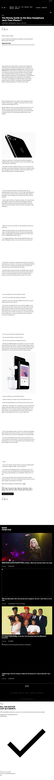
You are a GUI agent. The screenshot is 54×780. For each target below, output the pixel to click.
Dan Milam (11, 641)
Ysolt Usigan (22, 603)
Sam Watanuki (12, 603)
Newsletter (44, 7)
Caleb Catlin (11, 566)
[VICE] (27, 583)
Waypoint (12, 8)
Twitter (24, 483)
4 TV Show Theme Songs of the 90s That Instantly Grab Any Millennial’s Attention (24, 637)
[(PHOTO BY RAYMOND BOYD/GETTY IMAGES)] (27, 658)
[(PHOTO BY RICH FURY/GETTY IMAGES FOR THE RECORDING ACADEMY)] (27, 547)
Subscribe (38, 7)
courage (16, 102)
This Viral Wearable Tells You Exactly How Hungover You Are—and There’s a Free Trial (27, 599)
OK (0, 775)
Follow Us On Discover (7, 493)
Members (17, 8)
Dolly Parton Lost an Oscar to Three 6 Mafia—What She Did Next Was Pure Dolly (27, 563)
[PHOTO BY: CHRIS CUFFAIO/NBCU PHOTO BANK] (27, 620)
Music (3, 15)
